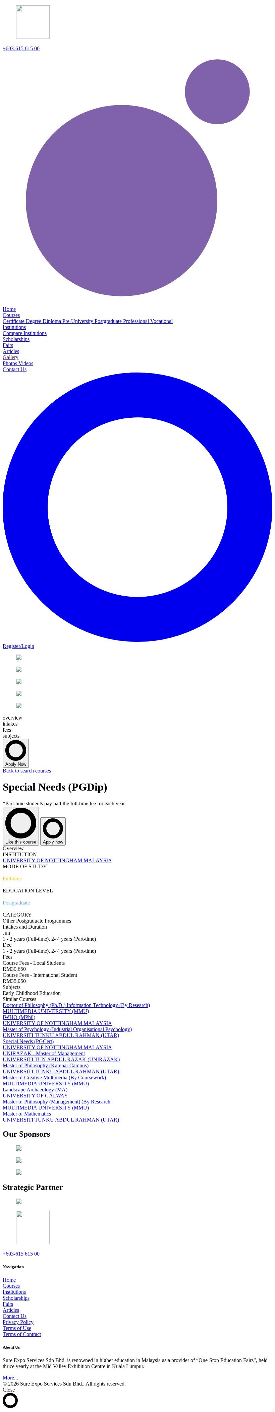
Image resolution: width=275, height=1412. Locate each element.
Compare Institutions (25, 333)
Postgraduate (109, 321)
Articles (11, 1310)
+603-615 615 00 (21, 48)
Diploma (52, 321)
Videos (25, 363)
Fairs (8, 1304)
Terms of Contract (22, 1334)
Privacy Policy (18, 1322)
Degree (34, 321)
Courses (11, 1286)
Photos (10, 363)
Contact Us (14, 1316)
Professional (136, 321)
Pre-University (78, 321)
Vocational (161, 321)
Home (9, 1280)
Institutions (14, 1292)
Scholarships (16, 1298)
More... (10, 1378)
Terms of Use (17, 1328)
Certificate (14, 321)
